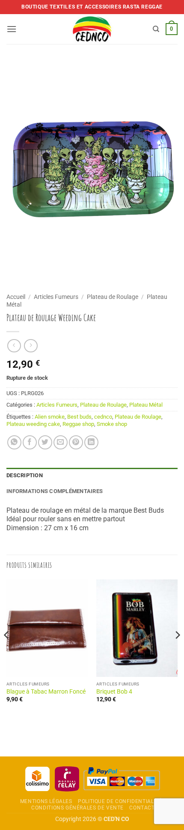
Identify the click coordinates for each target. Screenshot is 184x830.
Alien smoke (50, 417)
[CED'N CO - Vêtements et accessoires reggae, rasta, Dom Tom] (92, 29)
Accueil (15, 296)
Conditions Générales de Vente (77, 808)
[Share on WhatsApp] (14, 442)
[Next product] (14, 345)
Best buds (79, 417)
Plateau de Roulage (112, 296)
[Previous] (7, 652)
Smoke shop (112, 424)
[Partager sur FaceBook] (30, 442)
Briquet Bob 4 (114, 691)
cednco (103, 417)
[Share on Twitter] (45, 442)
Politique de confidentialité (120, 801)
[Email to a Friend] (60, 442)
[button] (11, 28)
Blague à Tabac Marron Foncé (46, 691)
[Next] (177, 652)
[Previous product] (30, 345)
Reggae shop (78, 424)
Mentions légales (46, 801)
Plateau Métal (146, 405)
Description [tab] (24, 475)
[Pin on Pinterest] (76, 442)
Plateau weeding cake (33, 424)
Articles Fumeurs (56, 296)
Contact (141, 808)
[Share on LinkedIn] (91, 442)
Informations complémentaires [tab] (54, 491)
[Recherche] (156, 29)
